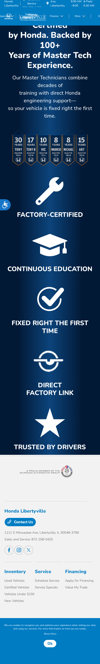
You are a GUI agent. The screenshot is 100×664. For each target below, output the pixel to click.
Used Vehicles (14, 580)
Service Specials (46, 587)
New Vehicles (14, 601)
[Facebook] (9, 550)
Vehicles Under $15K (19, 594)
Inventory (15, 571)
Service (43, 571)
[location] (48, 3)
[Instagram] (18, 550)
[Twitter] (28, 550)
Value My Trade (76, 587)
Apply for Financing (79, 580)
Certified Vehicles (16, 587)
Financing (75, 571)
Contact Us (23, 522)
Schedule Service (47, 580)
